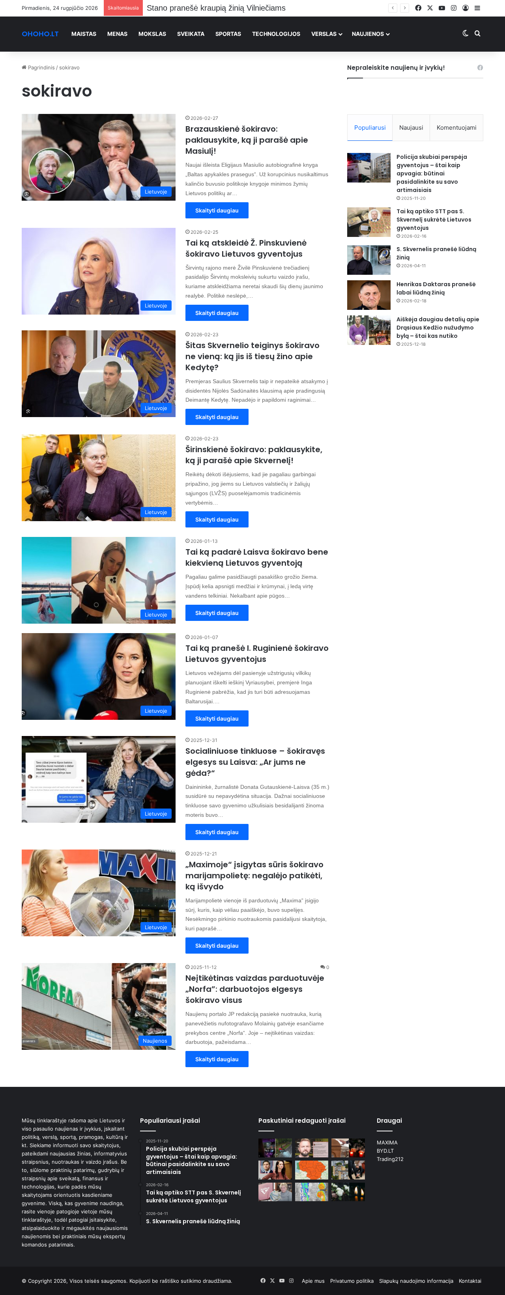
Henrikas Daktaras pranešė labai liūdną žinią (436, 288)
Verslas (324, 33)
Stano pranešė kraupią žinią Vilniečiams (216, 8)
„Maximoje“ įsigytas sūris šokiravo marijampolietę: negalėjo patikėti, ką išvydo (254, 875)
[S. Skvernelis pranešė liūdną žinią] (369, 260)
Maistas (83, 33)
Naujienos (368, 33)
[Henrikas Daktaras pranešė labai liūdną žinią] (369, 295)
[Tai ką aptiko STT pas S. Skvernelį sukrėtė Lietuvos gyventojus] (369, 222)
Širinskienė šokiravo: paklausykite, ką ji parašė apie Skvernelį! (253, 455)
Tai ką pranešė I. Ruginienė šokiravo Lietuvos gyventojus (257, 654)
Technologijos (276, 33)
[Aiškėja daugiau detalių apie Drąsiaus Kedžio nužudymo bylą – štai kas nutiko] (369, 330)
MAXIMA (387, 1142)
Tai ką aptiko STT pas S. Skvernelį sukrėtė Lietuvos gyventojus (434, 219)
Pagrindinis (40, 67)
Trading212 (390, 1159)
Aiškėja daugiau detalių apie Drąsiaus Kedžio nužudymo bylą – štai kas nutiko (438, 327)
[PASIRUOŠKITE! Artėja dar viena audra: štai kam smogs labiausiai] (312, 1192)
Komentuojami (457, 127)
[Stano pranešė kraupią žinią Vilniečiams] (312, 1147)
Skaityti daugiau (217, 210)
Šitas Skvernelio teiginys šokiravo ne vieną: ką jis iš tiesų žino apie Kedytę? (252, 356)
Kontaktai (470, 1281)
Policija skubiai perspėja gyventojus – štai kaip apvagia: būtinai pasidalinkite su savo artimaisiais (432, 173)
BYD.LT (385, 1151)
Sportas (228, 33)
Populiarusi (370, 127)
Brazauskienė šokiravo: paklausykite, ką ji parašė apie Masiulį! (246, 140)
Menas (117, 33)
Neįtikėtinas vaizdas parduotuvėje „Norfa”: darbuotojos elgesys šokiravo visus (254, 989)
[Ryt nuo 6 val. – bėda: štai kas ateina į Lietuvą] (312, 1170)
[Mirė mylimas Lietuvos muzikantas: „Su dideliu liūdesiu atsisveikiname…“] (348, 1147)
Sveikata (190, 33)
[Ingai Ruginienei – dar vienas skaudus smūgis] (275, 1170)
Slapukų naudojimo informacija (416, 1281)
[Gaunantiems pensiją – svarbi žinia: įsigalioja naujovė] (275, 1192)
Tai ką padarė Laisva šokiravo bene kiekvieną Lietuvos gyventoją (256, 557)
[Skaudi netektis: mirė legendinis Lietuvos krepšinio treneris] (348, 1192)
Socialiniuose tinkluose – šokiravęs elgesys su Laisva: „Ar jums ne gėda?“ (255, 762)
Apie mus (313, 1281)
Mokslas (152, 33)
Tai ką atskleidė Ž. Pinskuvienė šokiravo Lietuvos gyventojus (246, 248)
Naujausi (411, 127)
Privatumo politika (352, 1281)
